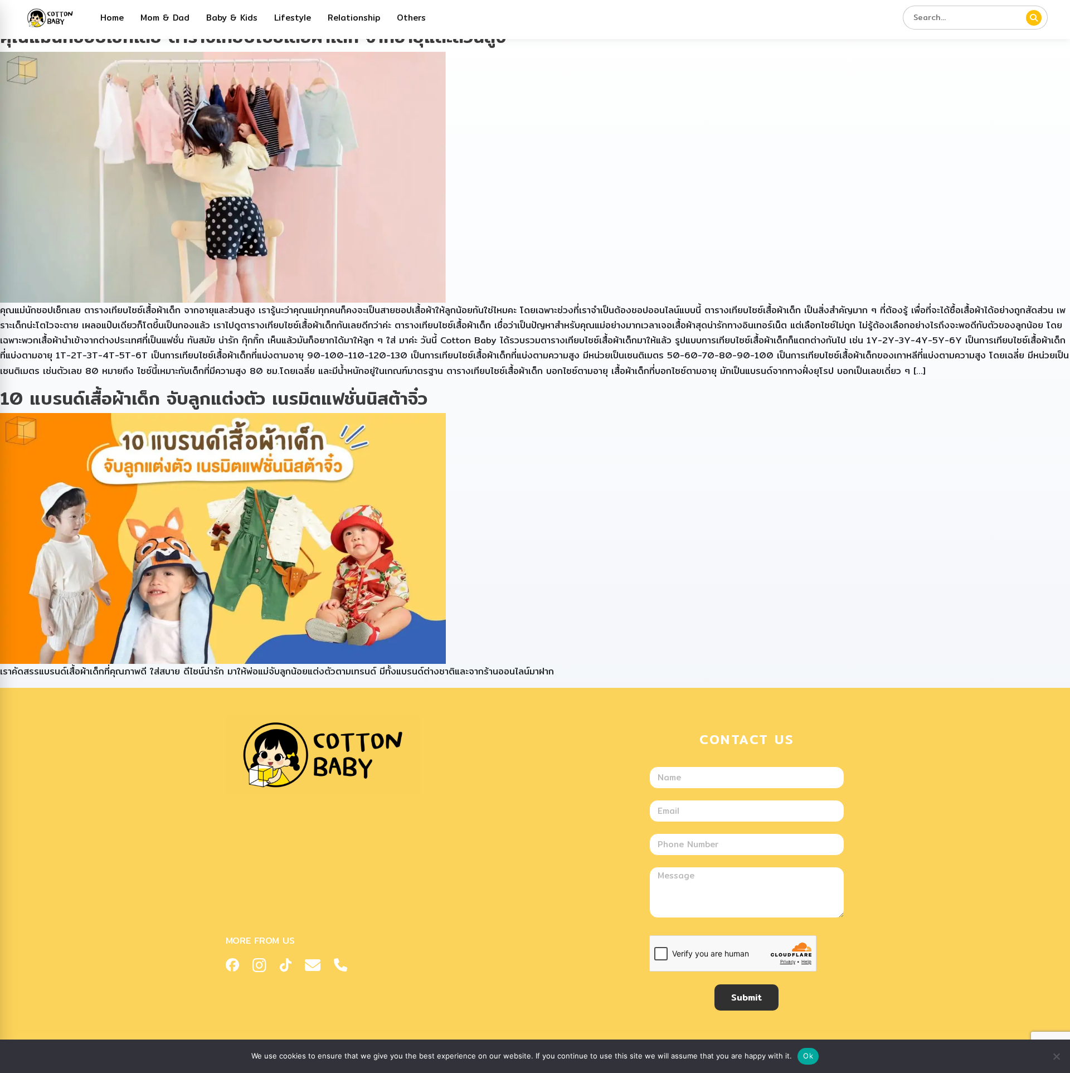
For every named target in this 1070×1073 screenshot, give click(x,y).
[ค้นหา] (1034, 18)
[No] (1056, 1056)
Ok (808, 1055)
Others (411, 17)
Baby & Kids (231, 17)
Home (112, 17)
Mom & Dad (164, 17)
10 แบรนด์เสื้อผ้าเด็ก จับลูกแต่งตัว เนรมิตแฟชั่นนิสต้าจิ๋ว (213, 398)
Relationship (354, 17)
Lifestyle (292, 17)
